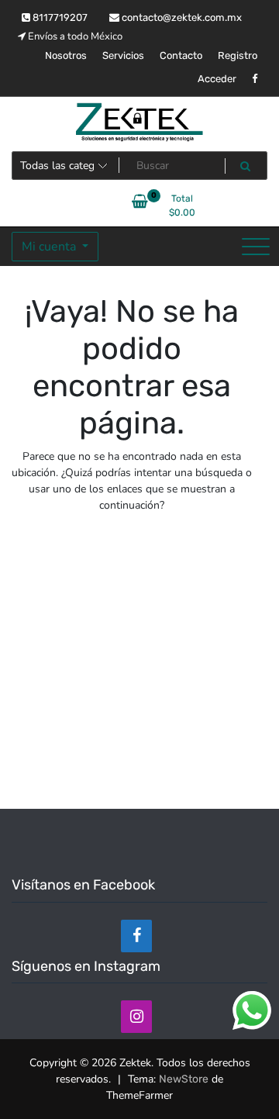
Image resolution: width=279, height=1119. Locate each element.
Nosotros (66, 55)
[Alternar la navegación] (255, 246)
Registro (237, 55)
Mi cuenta (50, 246)
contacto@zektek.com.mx (180, 17)
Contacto (181, 55)
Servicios (123, 55)
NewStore (183, 1079)
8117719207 (59, 17)
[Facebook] (136, 936)
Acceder (217, 79)
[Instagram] (136, 1016)
